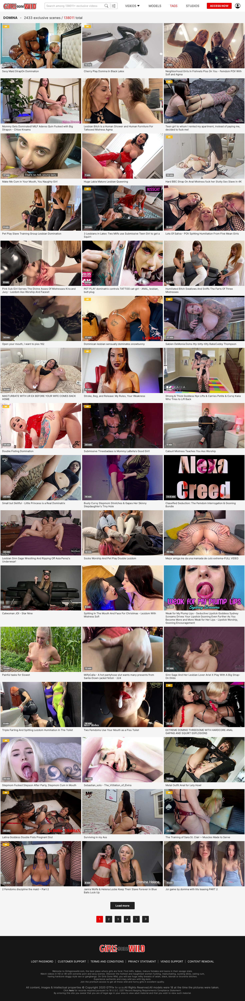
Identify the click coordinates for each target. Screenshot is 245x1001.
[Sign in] (238, 6)
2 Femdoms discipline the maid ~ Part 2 (25, 889)
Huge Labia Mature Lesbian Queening (106, 181)
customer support (72, 961)
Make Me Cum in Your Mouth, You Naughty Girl (30, 181)
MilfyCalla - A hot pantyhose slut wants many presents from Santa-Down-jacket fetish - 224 (119, 676)
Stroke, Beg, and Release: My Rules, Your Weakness (114, 396)
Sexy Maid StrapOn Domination (20, 71)
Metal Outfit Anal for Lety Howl (183, 785)
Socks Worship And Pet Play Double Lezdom (110, 558)
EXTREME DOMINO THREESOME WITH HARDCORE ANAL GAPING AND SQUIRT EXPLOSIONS (199, 731)
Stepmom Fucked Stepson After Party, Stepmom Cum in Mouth (39, 785)
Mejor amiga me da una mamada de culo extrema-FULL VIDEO (202, 558)
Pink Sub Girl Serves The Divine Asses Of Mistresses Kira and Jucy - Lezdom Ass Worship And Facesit (39, 290)
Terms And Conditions (107, 961)
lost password (42, 961)
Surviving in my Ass (95, 837)
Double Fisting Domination (18, 451)
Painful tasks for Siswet (16, 674)
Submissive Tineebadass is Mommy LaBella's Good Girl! (117, 451)
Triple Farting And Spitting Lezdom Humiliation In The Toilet (37, 730)
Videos (130, 6)
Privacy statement (142, 961)
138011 (69, 18)
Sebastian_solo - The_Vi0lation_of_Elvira (107, 785)
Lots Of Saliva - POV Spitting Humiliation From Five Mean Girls (202, 233)
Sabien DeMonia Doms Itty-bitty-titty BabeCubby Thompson (201, 344)
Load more (123, 905)
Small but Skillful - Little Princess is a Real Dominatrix (33, 503)
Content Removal (201, 961)
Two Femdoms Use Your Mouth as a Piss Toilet (111, 730)
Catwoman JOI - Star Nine (17, 613)
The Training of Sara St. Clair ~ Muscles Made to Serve (198, 837)
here (71, 990)
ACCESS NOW (219, 5)
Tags (173, 6)
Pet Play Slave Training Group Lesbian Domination (31, 233)
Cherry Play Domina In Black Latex (104, 71)
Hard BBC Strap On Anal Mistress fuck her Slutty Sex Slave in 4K (204, 181)
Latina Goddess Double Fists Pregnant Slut (27, 837)
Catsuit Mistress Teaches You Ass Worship (191, 451)
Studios (192, 6)
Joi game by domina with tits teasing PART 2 (192, 889)
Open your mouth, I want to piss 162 (23, 344)
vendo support (171, 961)
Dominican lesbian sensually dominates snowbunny (114, 344)
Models (155, 6)
